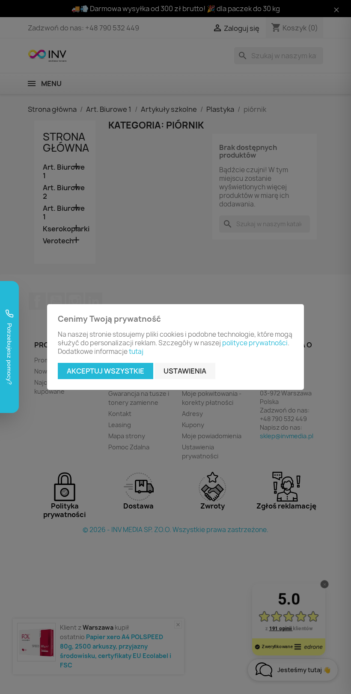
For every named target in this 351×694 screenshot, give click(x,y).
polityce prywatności (255, 342)
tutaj (136, 351)
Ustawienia (185, 371)
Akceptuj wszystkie (105, 371)
